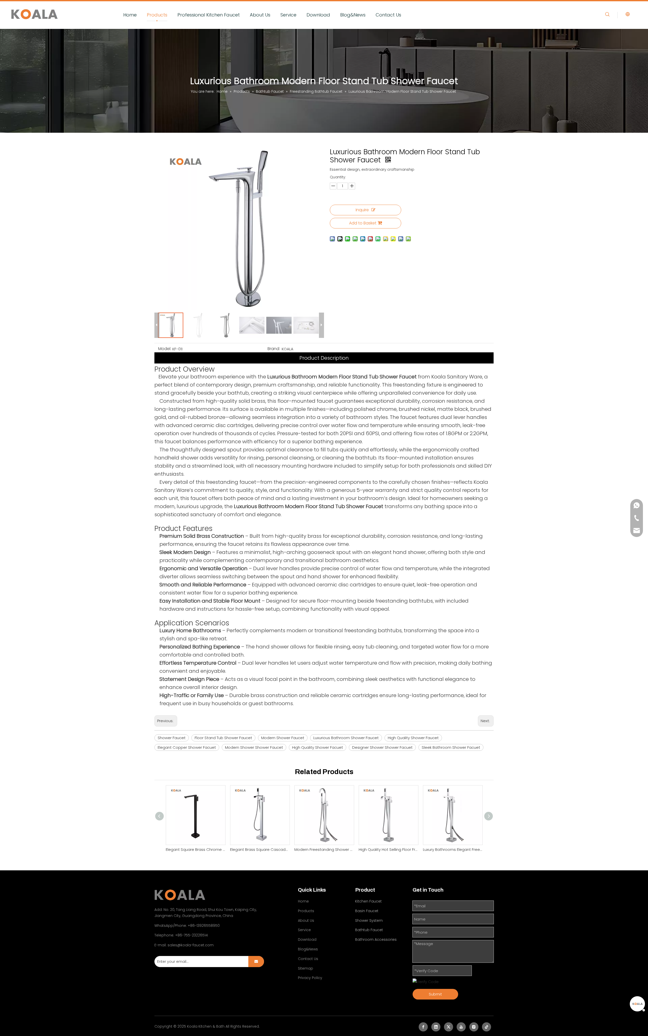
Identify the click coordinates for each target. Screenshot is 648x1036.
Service (288, 15)
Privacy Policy (310, 977)
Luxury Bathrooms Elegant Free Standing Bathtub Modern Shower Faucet (452, 849)
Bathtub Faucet (369, 929)
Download (318, 15)
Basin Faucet (366, 910)
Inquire (362, 210)
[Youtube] (461, 1026)
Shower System (369, 920)
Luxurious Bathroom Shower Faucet (346, 737)
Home (130, 15)
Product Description (324, 357)
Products (157, 15)
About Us (260, 15)
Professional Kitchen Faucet (208, 15)
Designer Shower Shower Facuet (382, 747)
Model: (164, 349)
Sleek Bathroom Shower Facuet (451, 747)
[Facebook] (423, 1026)
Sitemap (305, 968)
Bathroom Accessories (376, 939)
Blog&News (353, 15)
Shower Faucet (172, 737)
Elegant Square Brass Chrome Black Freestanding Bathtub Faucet (195, 849)
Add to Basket (362, 223)
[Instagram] (473, 1026)
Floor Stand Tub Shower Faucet (223, 737)
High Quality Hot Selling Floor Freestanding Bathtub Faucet (388, 849)
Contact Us (388, 15)
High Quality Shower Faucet (413, 737)
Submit (435, 994)
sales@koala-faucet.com (191, 945)
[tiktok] (486, 1026)
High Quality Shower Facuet (317, 747)
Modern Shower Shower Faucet (254, 747)
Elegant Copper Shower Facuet (187, 747)
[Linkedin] (435, 1026)
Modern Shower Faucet (282, 737)
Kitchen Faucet (368, 901)
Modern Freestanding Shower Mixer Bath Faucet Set (324, 849)
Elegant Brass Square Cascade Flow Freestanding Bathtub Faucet (259, 849)
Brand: (274, 349)
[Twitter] (448, 1026)
